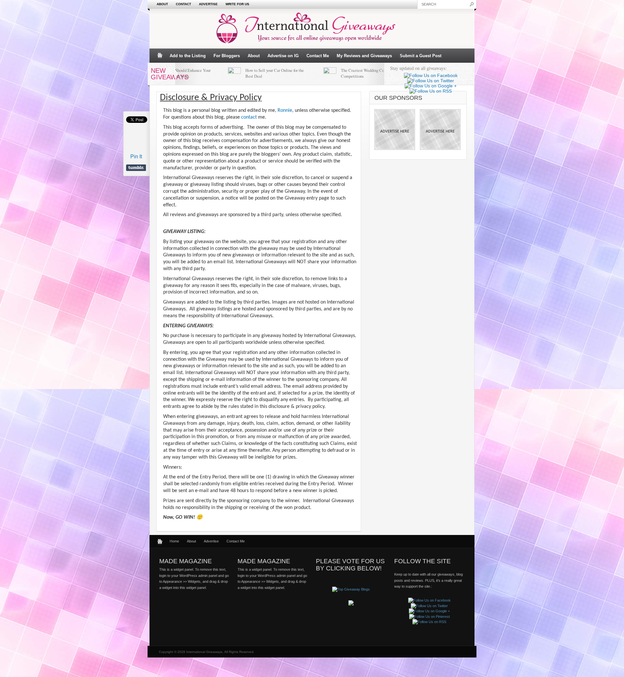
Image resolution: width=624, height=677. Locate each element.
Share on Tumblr (136, 167)
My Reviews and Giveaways (364, 55)
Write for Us (237, 4)
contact (249, 117)
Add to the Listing (188, 55)
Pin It (136, 156)
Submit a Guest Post (420, 55)
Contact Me (317, 55)
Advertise (208, 4)
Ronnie (285, 110)
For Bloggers (227, 55)
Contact (183, 4)
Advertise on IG (283, 55)
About (162, 4)
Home (174, 541)
